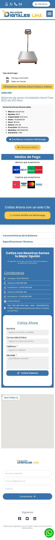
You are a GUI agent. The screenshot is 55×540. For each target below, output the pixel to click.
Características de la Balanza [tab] (20, 235)
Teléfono (11, 346)
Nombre (10, 329)
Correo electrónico (16, 337)
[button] (49, 13)
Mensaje (11, 355)
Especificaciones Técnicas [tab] (18, 241)
